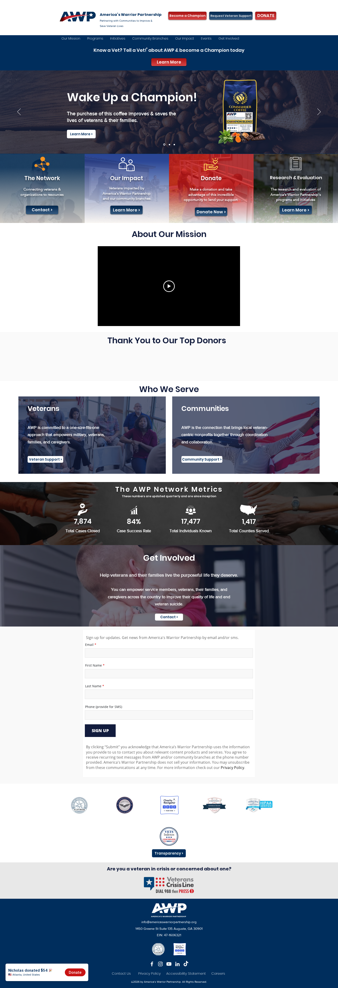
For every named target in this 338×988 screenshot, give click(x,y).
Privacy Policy (149, 973)
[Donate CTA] (174, 144)
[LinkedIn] (177, 964)
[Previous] (19, 112)
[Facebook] (152, 964)
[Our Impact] (169, 145)
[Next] (319, 112)
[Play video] (169, 286)
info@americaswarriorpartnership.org (169, 922)
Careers (218, 973)
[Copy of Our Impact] (164, 144)
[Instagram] (160, 964)
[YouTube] (169, 964)
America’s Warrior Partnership (130, 14)
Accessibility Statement (188, 973)
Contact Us (121, 973)
